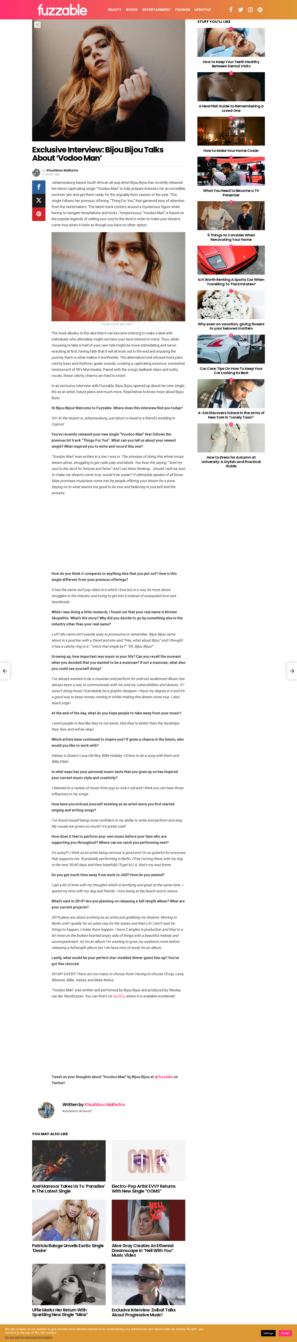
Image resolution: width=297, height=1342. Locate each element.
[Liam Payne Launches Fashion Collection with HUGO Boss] (5, 671)
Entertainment (156, 9)
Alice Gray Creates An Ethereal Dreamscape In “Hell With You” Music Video (142, 1250)
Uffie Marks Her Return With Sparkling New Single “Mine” (60, 1312)
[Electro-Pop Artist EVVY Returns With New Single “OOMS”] (148, 1161)
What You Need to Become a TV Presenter (231, 193)
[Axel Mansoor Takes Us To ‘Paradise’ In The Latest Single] (69, 1161)
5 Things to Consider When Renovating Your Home (231, 237)
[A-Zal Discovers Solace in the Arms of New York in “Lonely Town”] (231, 393)
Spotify (118, 996)
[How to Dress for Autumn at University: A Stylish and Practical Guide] (231, 437)
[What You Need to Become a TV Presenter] (231, 171)
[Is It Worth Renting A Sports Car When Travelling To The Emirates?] (231, 260)
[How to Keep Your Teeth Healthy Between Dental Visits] (231, 42)
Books (132, 9)
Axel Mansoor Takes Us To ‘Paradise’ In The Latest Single (68, 1188)
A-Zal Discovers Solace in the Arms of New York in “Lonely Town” (231, 415)
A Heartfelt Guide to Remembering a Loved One (231, 108)
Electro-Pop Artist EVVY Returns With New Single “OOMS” (144, 1188)
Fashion (182, 9)
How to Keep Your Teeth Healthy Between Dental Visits (231, 64)
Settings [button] (268, 1333)
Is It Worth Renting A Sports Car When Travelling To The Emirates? (231, 282)
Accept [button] (285, 1333)
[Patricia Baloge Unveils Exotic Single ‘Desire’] (69, 1220)
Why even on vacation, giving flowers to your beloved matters (231, 326)
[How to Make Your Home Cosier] (231, 131)
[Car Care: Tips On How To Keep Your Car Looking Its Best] (231, 349)
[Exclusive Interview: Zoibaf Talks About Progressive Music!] (148, 1284)
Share (37, 24)
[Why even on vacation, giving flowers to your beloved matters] (231, 304)
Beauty (114, 9)
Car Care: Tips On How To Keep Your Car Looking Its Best (231, 370)
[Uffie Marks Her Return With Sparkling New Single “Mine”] (69, 1284)
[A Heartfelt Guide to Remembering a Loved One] (231, 86)
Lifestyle (203, 9)
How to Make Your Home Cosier (231, 150)
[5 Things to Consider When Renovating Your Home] (231, 215)
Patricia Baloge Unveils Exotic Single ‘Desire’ (68, 1248)
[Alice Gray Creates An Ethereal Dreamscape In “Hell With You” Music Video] (148, 1220)
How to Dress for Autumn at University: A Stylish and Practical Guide (231, 461)
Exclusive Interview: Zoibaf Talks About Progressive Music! (144, 1312)
